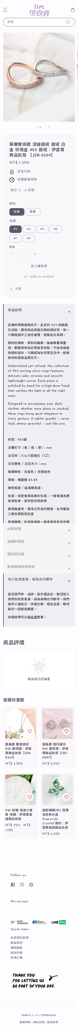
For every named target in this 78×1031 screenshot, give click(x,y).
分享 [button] (18, 289)
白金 (17, 211)
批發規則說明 (19, 938)
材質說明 (14, 529)
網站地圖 (16, 953)
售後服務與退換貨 (21, 567)
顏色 (12, 203)
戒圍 (12, 221)
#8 (29, 238)
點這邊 (32, 617)
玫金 (33, 211)
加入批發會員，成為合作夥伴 (30, 579)
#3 (15, 229)
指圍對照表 (16, 541)
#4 (29, 229)
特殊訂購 (16, 958)
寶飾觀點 (16, 948)
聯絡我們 (16, 943)
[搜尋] (68, 22)
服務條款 (25, 1022)
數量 (12, 247)
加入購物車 (39, 266)
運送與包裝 (16, 554)
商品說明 (15, 310)
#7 (15, 238)
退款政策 (52, 1022)
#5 (42, 229)
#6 (56, 229)
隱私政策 (39, 1022)
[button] (5, 9)
